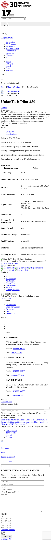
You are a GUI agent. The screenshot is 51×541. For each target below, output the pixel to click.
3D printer (17, 87)
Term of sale (11, 433)
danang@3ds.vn (18, 375)
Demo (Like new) (13, 290)
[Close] (2, 79)
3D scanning (11, 279)
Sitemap (9, 437)
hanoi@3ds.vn (17, 395)
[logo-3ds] (16, 8)
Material (9, 287)
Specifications (11, 134)
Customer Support (13, 307)
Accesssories (11, 285)
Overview (10, 132)
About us (9, 55)
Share (3, 128)
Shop (8, 57)
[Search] (25, 18)
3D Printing (10, 42)
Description (5, 110)
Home (3, 87)
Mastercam (10, 46)
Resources (10, 53)
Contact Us (10, 313)
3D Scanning (11, 44)
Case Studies (11, 51)
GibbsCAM (10, 283)
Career (8, 311)
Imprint (9, 435)
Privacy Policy (11, 431)
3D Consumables (12, 49)
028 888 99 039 (19, 349)
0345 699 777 (6, 402)
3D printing (10, 276)
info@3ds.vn (17, 353)
